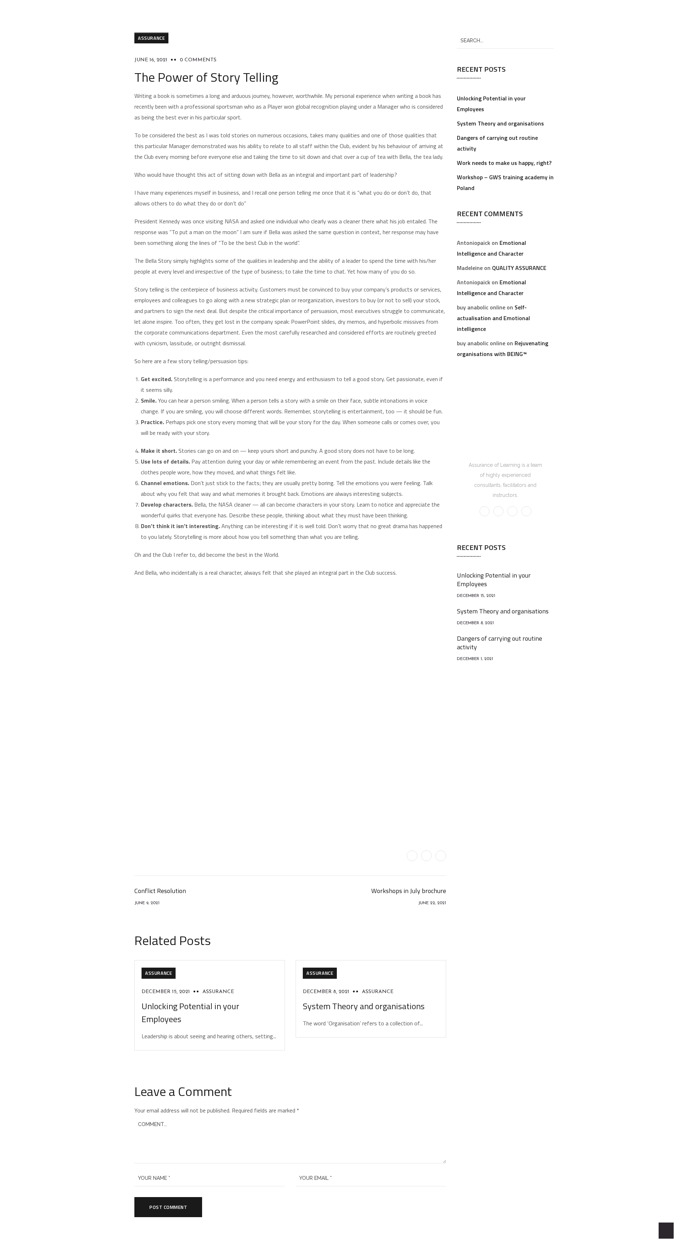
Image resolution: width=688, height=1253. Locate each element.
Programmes (272, 16)
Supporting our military (443, 16)
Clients (390, 16)
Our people (222, 16)
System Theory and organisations (364, 1006)
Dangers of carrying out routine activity (499, 642)
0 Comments (198, 60)
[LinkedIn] (440, 855)
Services (313, 16)
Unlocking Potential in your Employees (494, 579)
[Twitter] (412, 855)
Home (187, 16)
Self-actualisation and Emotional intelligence (493, 318)
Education (350, 16)
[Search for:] (505, 40)
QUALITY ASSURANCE (519, 268)
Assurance (151, 38)
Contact (497, 16)
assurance (218, 992)
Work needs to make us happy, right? (504, 162)
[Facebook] (426, 855)
